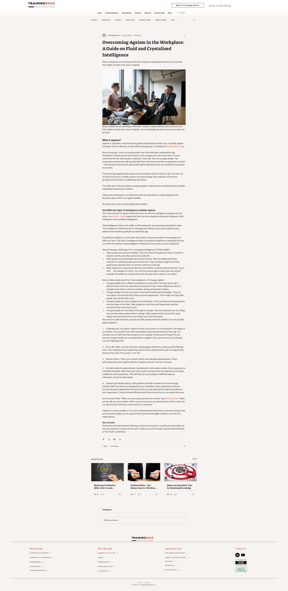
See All (194, 459)
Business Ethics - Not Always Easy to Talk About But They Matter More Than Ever (143, 486)
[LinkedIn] (237, 555)
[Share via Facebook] (103, 439)
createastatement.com (148, 584)
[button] (194, 20)
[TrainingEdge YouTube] (243, 555)
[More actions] (184, 35)
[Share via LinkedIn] (114, 439)
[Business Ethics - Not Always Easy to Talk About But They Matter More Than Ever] (144, 472)
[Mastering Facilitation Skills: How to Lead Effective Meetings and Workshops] (107, 472)
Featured (118, 20)
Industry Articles (145, 20)
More (173, 20)
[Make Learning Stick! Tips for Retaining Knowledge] (180, 472)
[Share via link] (120, 439)
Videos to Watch (161, 20)
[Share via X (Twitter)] (109, 439)
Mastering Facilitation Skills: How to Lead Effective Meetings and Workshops (105, 486)
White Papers (130, 20)
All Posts (94, 20)
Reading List (106, 20)
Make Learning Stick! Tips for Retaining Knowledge (179, 486)
